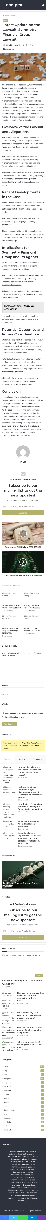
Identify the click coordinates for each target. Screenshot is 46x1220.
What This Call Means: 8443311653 (32, 629)
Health (6, 1098)
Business (6, 1094)
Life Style (7, 1086)
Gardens (6, 1118)
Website (5, 704)
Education (7, 1090)
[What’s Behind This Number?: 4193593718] (12, 597)
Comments (37, 759)
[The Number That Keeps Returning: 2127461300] (12, 620)
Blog (5, 1071)
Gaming (6, 1102)
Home (6, 15)
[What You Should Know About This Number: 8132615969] (9, 824)
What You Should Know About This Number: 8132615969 (28, 824)
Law (5, 1114)
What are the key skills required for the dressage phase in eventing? (29, 1015)
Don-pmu (7, 1079)
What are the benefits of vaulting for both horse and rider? (30, 1044)
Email (5, 695)
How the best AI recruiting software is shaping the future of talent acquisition (30, 806)
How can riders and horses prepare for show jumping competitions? (29, 1030)
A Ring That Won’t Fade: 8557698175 (32, 606)
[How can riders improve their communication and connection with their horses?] (9, 775)
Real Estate (7, 1122)
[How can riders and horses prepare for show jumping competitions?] (8, 1032)
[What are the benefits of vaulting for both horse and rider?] (8, 1046)
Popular (7, 759)
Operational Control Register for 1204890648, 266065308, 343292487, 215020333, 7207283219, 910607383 (29, 838)
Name (5, 686)
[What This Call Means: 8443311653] (34, 620)
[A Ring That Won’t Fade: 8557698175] (34, 597)
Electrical (7, 1130)
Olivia (8, 45)
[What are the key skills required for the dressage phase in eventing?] (8, 1018)
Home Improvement (11, 1110)
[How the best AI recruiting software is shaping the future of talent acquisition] (9, 810)
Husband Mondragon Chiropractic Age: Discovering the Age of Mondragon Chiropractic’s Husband (30, 792)
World (12, 15)
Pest (5, 1126)
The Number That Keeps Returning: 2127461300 (10, 630)
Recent (22, 759)
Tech (5, 1075)
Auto (5, 1106)
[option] (23, 875)
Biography (7, 1082)
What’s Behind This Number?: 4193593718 (11, 606)
